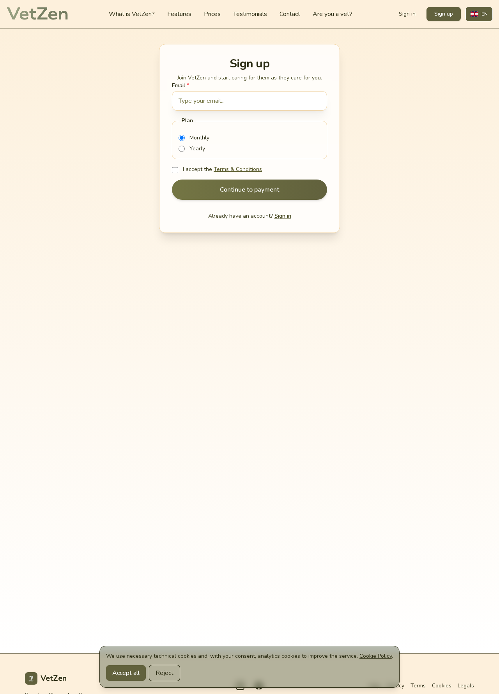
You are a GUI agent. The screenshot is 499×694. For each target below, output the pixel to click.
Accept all (126, 673)
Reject (164, 673)
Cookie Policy (375, 656)
